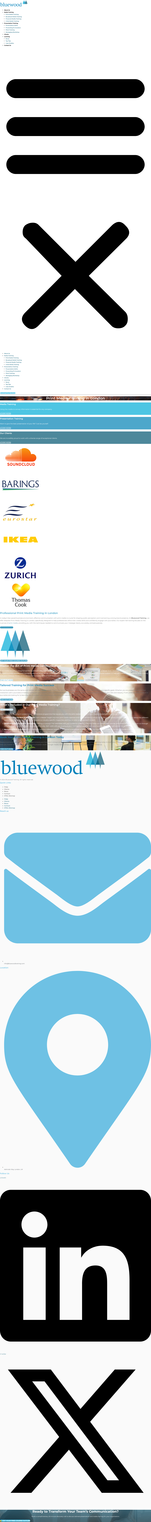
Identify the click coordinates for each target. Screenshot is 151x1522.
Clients (6, 34)
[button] (75, 200)
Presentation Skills (12, 25)
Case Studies (10, 43)
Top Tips (8, 41)
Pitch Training (10, 30)
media (43, 690)
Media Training (9, 12)
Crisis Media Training (12, 21)
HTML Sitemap (9, 796)
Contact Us (7, 45)
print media (13, 623)
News (7, 39)
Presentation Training (11, 23)
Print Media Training (12, 14)
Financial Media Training (13, 19)
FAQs (6, 787)
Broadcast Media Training (14, 16)
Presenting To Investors (13, 27)
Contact (7, 794)
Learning (7, 36)
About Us (7, 10)
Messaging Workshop (12, 32)
